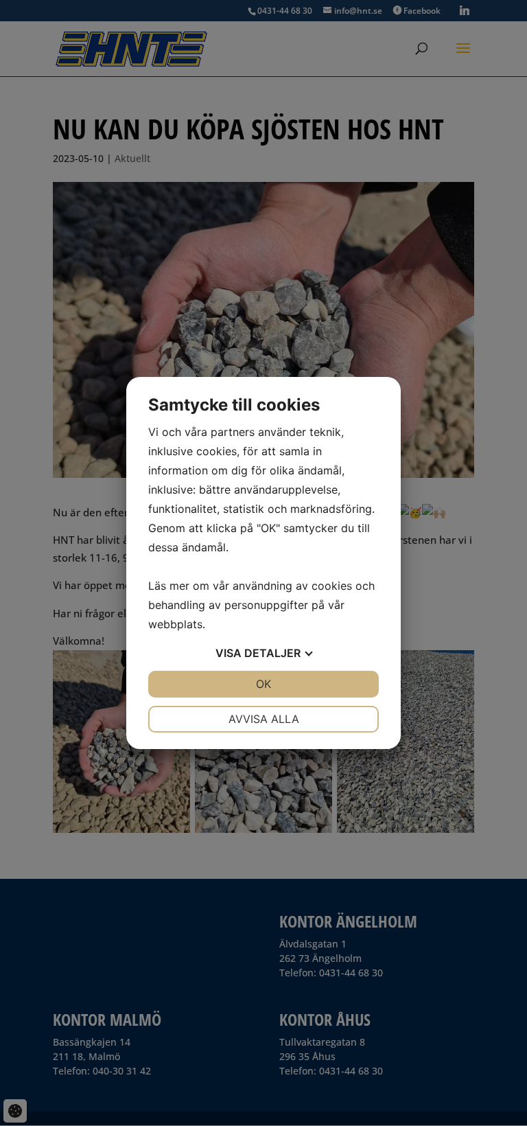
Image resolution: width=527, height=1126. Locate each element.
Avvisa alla (264, 719)
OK (263, 684)
